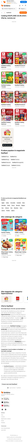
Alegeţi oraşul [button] (23, 8)
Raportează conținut (6, 418)
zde (22, 318)
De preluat (24, 12)
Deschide (23, 2)
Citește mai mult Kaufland (9, 384)
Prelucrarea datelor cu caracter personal (14, 440)
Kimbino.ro (18, 341)
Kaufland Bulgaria (9, 366)
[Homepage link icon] (7, 387)
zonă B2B (3, 430)
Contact (3, 416)
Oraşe (2, 420)
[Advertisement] (14, 36)
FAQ (2, 415)
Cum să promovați (5, 428)
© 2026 (14, 435)
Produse (3, 422)
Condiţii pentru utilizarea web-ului (14, 439)
